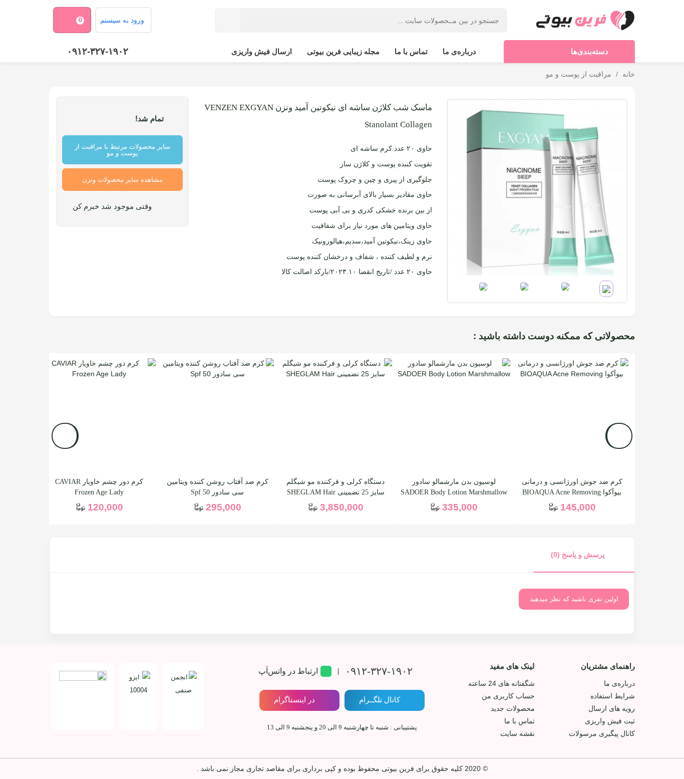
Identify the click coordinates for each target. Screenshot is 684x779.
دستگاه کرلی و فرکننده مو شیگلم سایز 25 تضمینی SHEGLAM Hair (335, 487)
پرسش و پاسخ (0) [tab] (578, 555)
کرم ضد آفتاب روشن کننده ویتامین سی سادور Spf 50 (217, 487)
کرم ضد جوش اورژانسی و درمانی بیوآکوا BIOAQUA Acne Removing (572, 487)
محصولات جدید (513, 708)
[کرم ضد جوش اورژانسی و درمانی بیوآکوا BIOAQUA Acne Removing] (571, 414)
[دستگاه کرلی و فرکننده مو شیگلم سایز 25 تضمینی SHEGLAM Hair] (335, 414)
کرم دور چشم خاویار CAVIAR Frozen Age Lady (99, 487)
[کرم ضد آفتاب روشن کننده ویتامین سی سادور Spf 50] (217, 414)
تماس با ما (411, 51)
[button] (65, 436)
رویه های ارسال (611, 708)
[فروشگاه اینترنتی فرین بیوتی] (585, 20)
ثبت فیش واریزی (610, 721)
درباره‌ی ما (459, 51)
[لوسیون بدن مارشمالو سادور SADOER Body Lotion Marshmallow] (453, 414)
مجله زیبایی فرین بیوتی (343, 51)
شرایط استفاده (612, 696)
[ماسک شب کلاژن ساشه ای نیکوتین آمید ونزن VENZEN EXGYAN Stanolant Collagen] (537, 189)
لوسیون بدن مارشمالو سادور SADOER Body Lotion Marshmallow (454, 487)
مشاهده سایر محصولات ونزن (122, 179)
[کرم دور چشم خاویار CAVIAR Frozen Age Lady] (99, 414)
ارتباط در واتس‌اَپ (288, 671)
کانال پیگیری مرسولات (602, 733)
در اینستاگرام (294, 699)
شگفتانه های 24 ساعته (501, 683)
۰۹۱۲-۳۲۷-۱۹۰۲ (97, 51)
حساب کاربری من (508, 696)
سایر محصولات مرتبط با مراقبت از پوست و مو (122, 150)
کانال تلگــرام (379, 699)
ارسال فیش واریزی (261, 51)
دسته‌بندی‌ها (589, 51)
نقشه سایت (517, 733)
